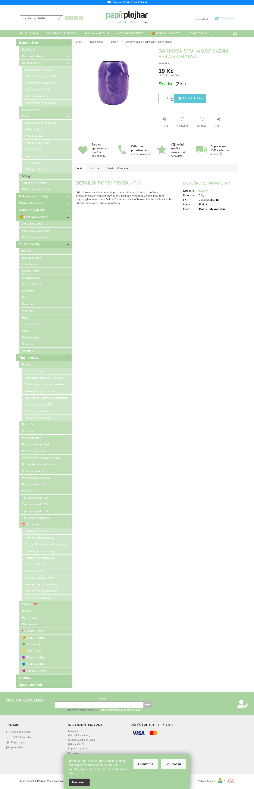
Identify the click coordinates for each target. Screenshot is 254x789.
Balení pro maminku (37, 531)
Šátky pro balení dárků (36, 189)
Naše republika (31, 337)
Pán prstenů (29, 624)
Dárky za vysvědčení (38, 417)
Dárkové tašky (31, 62)
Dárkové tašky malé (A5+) (41, 76)
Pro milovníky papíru (34, 451)
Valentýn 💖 (29, 604)
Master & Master (32, 284)
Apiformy (27, 350)
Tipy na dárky (29, 357)
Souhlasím (173, 764)
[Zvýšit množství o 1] (172, 96)
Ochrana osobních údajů (81, 740)
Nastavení (79, 782)
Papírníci (27, 310)
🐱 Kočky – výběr (33, 637)
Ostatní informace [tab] (117, 168)
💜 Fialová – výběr (33, 657)
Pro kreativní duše (33, 471)
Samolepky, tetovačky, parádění (44, 377)
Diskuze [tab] (94, 168)
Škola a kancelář (31, 203)
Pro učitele (28, 491)
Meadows (28, 290)
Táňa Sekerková (32, 324)
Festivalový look (32, 223)
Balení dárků (28, 42)
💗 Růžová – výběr (34, 670)
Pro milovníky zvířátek (36, 444)
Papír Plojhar (18, 742)
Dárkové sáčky (31, 109)
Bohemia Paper (31, 257)
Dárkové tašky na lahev (39, 69)
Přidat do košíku (192, 98)
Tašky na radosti (35, 571)
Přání (25, 116)
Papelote (27, 304)
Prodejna (73, 753)
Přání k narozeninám (37, 142)
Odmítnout (145, 764)
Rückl (25, 317)
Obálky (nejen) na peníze (40, 122)
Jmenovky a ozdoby (34, 182)
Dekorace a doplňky (34, 196)
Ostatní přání (33, 149)
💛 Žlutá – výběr (32, 651)
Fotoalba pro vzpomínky (40, 551)
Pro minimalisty (31, 437)
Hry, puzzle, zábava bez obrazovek (46, 397)
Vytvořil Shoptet (207, 781)
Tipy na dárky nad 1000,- (37, 517)
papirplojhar (17, 747)
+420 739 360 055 (21, 737)
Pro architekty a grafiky (36, 477)
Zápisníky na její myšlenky (41, 590)
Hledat (60, 18)
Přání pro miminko (36, 169)
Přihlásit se (147, 704)
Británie (26, 611)
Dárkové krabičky (33, 56)
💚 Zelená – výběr (33, 644)
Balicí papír (29, 49)
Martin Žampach (32, 277)
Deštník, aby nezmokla (39, 577)
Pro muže (28, 424)
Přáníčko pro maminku (39, 537)
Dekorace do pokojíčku (39, 404)
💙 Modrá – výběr (33, 664)
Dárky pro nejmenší (37, 411)
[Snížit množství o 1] (172, 100)
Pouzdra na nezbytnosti (39, 557)
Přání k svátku (34, 136)
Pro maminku (33, 162)
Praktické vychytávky (35, 237)
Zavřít (178, 111)
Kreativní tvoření (35, 371)
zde (71, 773)
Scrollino (27, 344)
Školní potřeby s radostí (39, 391)
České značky (29, 244)
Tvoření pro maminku (38, 597)
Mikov (26, 297)
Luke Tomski (30, 264)
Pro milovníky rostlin (34, 484)
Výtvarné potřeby (32, 210)
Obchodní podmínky (79, 735)
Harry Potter (29, 617)
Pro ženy (27, 431)
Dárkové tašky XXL (37, 96)
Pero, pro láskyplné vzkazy (41, 584)
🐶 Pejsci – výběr (33, 630)
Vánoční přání (33, 129)
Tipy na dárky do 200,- (35, 497)
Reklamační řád (76, 744)
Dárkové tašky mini (37, 89)
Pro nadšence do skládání (38, 464)
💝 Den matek (31, 524)
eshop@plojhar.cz (21, 732)
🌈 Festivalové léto (33, 217)
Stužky (26, 176)
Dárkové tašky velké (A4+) (41, 82)
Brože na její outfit (36, 564)
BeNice (26, 250)
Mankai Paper (30, 270)
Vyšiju (25, 330)
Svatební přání (34, 156)
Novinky (25, 678)
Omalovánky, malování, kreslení (44, 384)
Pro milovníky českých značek (41, 457)
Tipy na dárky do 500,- (35, 504)
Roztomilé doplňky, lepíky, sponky (46, 544)
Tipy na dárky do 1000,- (36, 511)
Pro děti (26, 364)
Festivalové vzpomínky (36, 230)
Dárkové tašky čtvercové (40, 102)
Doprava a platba (77, 748)
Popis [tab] (79, 168)
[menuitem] (29, 33)
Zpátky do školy (31, 685)
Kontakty (73, 731)
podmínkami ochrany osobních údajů (120, 710)
